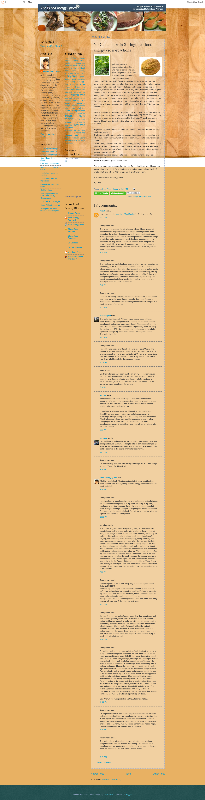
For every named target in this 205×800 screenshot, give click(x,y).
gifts (66, 95)
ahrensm (103, 438)
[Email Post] (133, 189)
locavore (77, 105)
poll (75, 113)
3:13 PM (103, 307)
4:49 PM (103, 640)
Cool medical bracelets (49, 164)
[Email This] (127, 193)
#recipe (76, 58)
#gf (70, 58)
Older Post (159, 773)
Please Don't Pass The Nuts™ (75, 258)
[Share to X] (133, 193)
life (73, 105)
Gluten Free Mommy (73, 230)
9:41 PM (103, 218)
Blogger (129, 794)
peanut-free (80, 111)
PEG (66, 113)
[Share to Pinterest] (138, 193)
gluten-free (78, 94)
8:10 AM (103, 387)
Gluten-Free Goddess (73, 237)
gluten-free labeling (72, 98)
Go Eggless (73, 243)
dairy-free (71, 76)
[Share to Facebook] (135, 193)
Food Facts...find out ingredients (48, 180)
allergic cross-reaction (142, 196)
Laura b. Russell (75, 247)
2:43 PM (103, 605)
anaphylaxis (80, 63)
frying (83, 92)
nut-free (81, 108)
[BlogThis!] (130, 193)
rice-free (82, 119)
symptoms (82, 128)
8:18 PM (103, 253)
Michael (103, 395)
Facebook (68, 87)
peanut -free (70, 110)
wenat (102, 211)
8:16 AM (103, 490)
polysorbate (81, 113)
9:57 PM (103, 337)
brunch (83, 65)
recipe (69, 118)
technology (68, 130)
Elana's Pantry (74, 213)
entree (82, 84)
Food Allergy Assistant (73, 219)
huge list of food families (125, 214)
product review (75, 116)
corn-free (77, 73)
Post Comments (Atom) (111, 779)
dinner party (70, 79)
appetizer (68, 65)
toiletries (67, 133)
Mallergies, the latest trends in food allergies (49, 210)
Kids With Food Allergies (50, 201)
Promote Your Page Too (73, 197)
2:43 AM (103, 285)
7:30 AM (103, 572)
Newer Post (97, 773)
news (73, 108)
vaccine (68, 140)
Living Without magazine (50, 205)
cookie (74, 70)
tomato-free (80, 133)
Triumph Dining (79, 138)
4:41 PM (103, 452)
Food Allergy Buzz (76, 224)
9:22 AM (103, 430)
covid (83, 73)
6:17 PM (103, 757)
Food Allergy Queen (108, 478)
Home (128, 773)
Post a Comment (104, 762)
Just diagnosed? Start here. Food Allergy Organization (49, 196)
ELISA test (74, 84)
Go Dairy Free (46, 190)
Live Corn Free (74, 252)
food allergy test (78, 89)
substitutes (69, 128)
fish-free (77, 87)
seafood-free (69, 122)
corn (71, 73)
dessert (82, 76)
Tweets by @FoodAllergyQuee (52, 46)
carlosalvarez (109, 794)
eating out (74, 81)
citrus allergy (70, 68)
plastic (71, 113)
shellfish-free (81, 122)
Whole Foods (75, 140)
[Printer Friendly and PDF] (101, 194)
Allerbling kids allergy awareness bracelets (49, 150)
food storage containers (73, 92)
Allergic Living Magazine (50, 154)
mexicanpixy (105, 316)
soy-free (79, 124)
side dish (69, 125)
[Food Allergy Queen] (72, 194)
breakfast (76, 65)
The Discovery (79, 130)
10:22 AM (104, 517)
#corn (66, 58)
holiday (76, 100)
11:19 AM (103, 362)
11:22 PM (104, 702)
